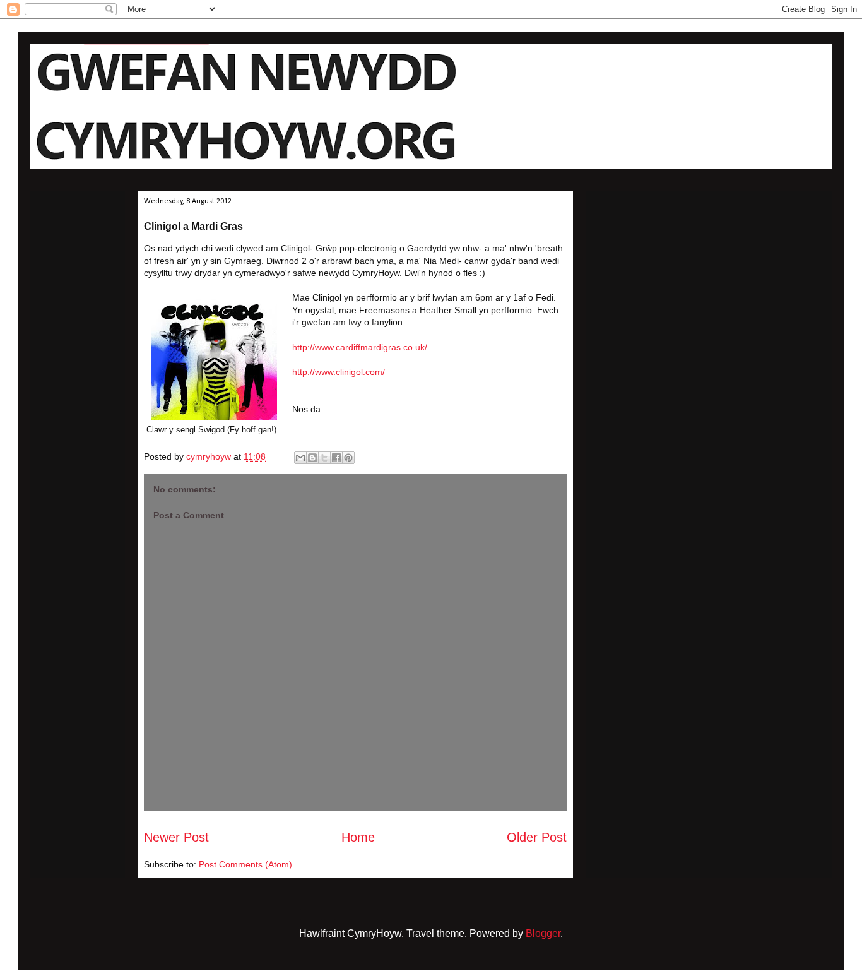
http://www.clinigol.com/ (338, 372)
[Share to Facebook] (336, 457)
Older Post (537, 837)
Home (358, 837)
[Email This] (300, 457)
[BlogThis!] (312, 457)
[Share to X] (324, 457)
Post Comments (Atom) (245, 864)
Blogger (543, 933)
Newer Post (176, 837)
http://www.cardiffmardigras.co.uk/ (359, 347)
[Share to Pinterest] (348, 457)
